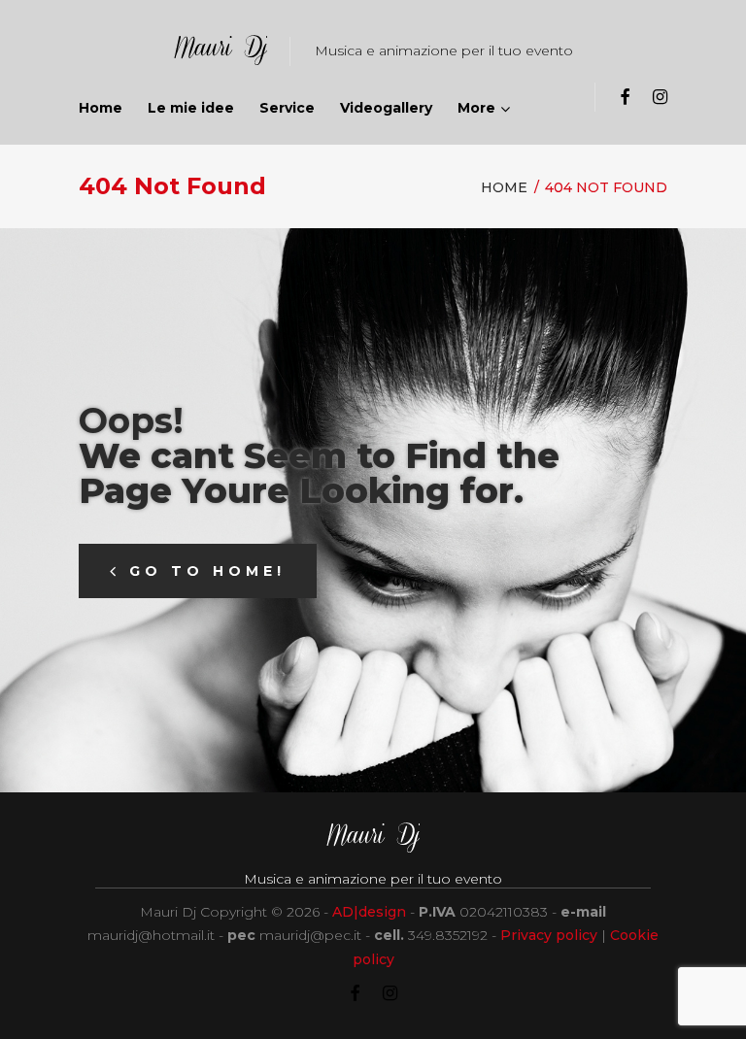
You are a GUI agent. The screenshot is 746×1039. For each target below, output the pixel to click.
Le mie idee (191, 108)
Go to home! (207, 571)
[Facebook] (624, 97)
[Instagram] (660, 97)
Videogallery (386, 108)
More (476, 108)
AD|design (369, 912)
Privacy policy (548, 935)
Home (100, 108)
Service (287, 108)
